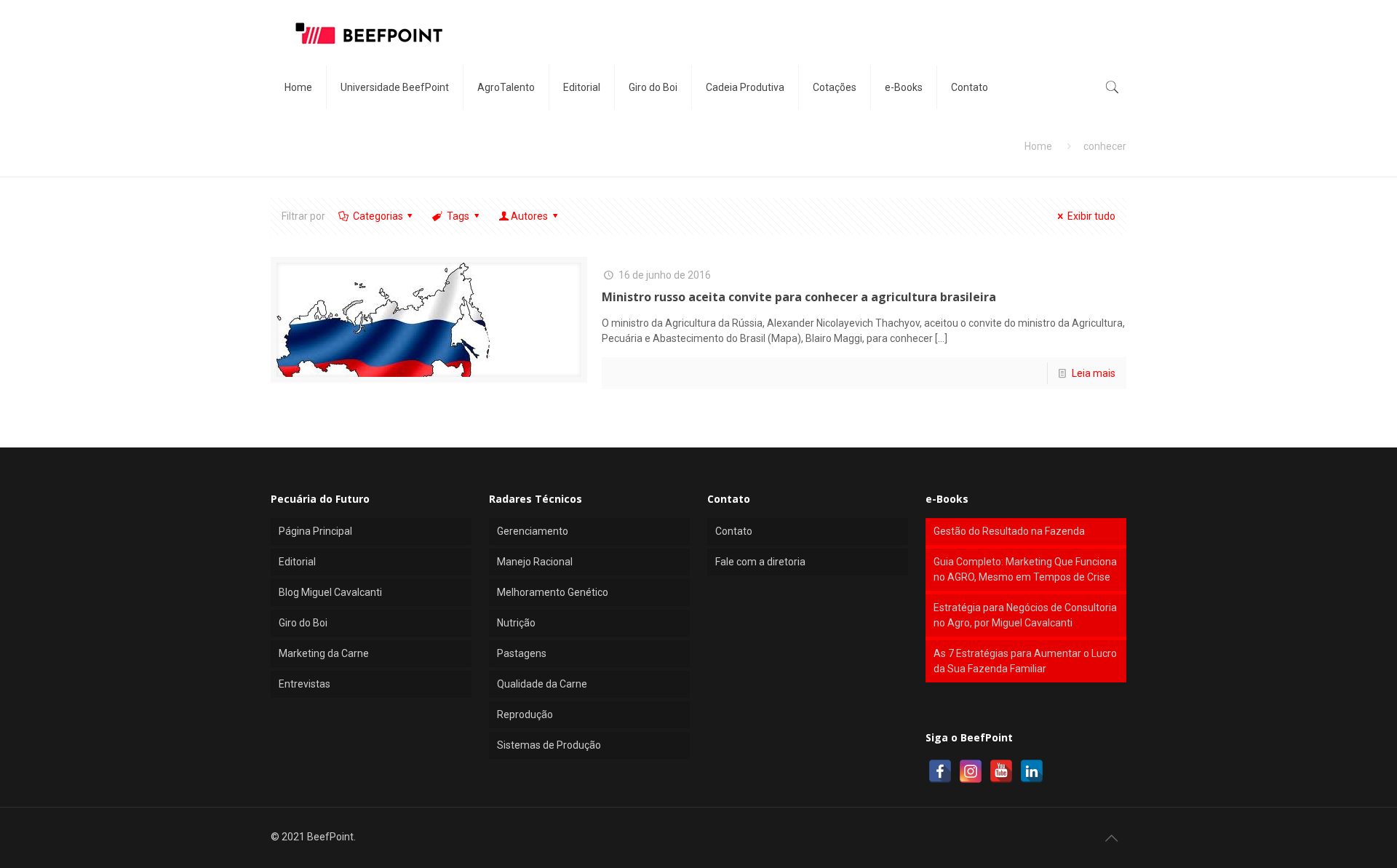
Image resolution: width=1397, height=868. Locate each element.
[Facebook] (940, 771)
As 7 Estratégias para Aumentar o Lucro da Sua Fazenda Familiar (1025, 661)
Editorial (297, 562)
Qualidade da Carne (542, 684)
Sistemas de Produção (549, 745)
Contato (733, 531)
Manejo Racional (535, 562)
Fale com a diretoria (760, 562)
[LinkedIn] (1031, 771)
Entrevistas (304, 684)
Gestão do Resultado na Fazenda (1009, 531)
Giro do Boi (303, 623)
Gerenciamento (532, 531)
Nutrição (516, 623)
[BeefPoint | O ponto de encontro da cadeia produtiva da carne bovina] (368, 32)
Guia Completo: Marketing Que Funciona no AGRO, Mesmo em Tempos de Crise (1025, 569)
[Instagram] (970, 771)
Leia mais (1093, 373)
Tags (458, 216)
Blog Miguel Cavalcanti (330, 592)
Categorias (378, 216)
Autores (529, 216)
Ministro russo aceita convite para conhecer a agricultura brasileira (799, 297)
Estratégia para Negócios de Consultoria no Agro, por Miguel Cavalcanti (1025, 615)
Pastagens (521, 653)
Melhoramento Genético (552, 592)
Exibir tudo (1091, 216)
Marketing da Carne (324, 653)
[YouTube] (1001, 771)
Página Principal (315, 531)
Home (1038, 146)
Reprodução (525, 714)
